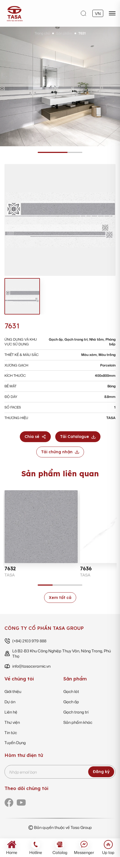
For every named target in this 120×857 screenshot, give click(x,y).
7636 (86, 568)
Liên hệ (10, 712)
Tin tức (10, 732)
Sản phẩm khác (77, 722)
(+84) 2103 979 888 (29, 640)
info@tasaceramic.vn (31, 666)
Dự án (9, 701)
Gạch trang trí (75, 712)
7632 (10, 568)
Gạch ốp (71, 701)
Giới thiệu (12, 691)
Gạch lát (71, 691)
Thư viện (12, 722)
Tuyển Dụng (15, 742)
